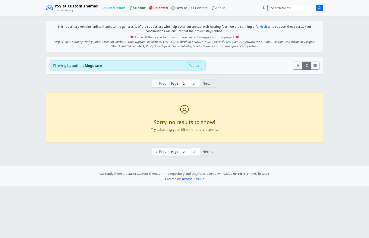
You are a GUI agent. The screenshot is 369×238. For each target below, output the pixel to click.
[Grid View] (306, 66)
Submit (139, 8)
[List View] (297, 66)
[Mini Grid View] (314, 66)
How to (181, 8)
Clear (196, 65)
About (219, 8)
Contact (201, 8)
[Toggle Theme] (264, 8)
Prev (162, 83)
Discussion (116, 8)
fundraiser (263, 27)
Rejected (160, 8)
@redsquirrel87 (193, 179)
